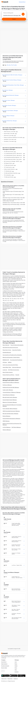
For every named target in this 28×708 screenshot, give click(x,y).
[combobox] (14, 13)
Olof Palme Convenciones (13, 369)
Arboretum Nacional (16, 367)
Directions (16, 671)
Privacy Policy (10, 678)
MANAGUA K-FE (6, 359)
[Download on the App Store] (13, 676)
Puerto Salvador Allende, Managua (10, 408)
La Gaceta (5, 369)
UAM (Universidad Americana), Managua (11, 411)
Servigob (17, 374)
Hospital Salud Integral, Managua (10, 399)
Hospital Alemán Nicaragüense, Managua (11, 418)
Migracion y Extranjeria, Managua (10, 402)
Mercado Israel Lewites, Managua (10, 397)
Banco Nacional (6, 345)
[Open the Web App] (21, 676)
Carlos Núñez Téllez (7, 367)
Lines (16, 661)
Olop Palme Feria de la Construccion (10, 347)
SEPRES (9, 362)
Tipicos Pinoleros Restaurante (16, 345)
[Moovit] (5, 2)
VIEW (17, 131)
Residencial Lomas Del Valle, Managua (11, 387)
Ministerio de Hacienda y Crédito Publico (11, 357)
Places (16, 663)
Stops (16, 667)
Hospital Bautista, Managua (8, 394)
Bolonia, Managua (6, 416)
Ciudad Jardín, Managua (8, 389)
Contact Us (16, 678)
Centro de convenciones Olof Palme (10, 364)
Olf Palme (5, 362)
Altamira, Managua (7, 429)
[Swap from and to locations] (23, 14)
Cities (16, 669)
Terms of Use (3, 678)
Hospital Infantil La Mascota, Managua (11, 382)
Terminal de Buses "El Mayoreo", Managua (11, 392)
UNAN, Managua (6, 421)
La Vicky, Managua (6, 427)
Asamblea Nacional (7, 352)
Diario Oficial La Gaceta (7, 372)
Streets (16, 665)
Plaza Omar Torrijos (7, 350)
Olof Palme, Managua (16, 427)
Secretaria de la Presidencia (16, 359)
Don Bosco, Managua (7, 384)
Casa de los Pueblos (16, 350)
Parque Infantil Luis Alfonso (8, 374)
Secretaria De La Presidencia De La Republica (12, 354)
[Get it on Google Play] (5, 676)
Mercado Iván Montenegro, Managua (10, 413)
